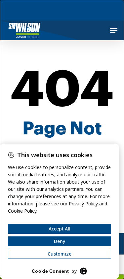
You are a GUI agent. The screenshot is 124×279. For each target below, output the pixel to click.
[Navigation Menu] (113, 30)
